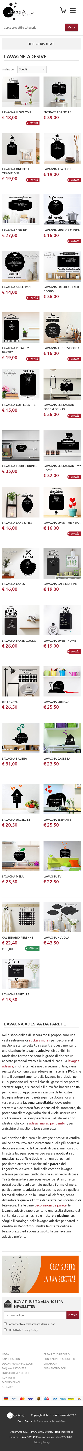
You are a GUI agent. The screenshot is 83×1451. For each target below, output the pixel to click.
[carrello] (64, 11)
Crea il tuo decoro (57, 1354)
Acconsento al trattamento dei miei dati (32, 1324)
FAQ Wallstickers (14, 1368)
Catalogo (50, 1363)
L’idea (5, 1354)
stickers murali (39, 1040)
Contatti (8, 1377)
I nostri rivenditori (15, 1372)
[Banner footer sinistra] (40, 1274)
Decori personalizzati (17, 1363)
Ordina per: (8, 69)
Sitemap (7, 1386)
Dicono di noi (11, 1382)
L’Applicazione (11, 1358)
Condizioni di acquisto (59, 1358)
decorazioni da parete (50, 1205)
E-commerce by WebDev (51, 1421)
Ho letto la (23, 1330)
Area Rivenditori (55, 1368)
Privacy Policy (30, 1330)
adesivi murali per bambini (48, 1123)
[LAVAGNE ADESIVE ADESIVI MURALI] (14, 11)
